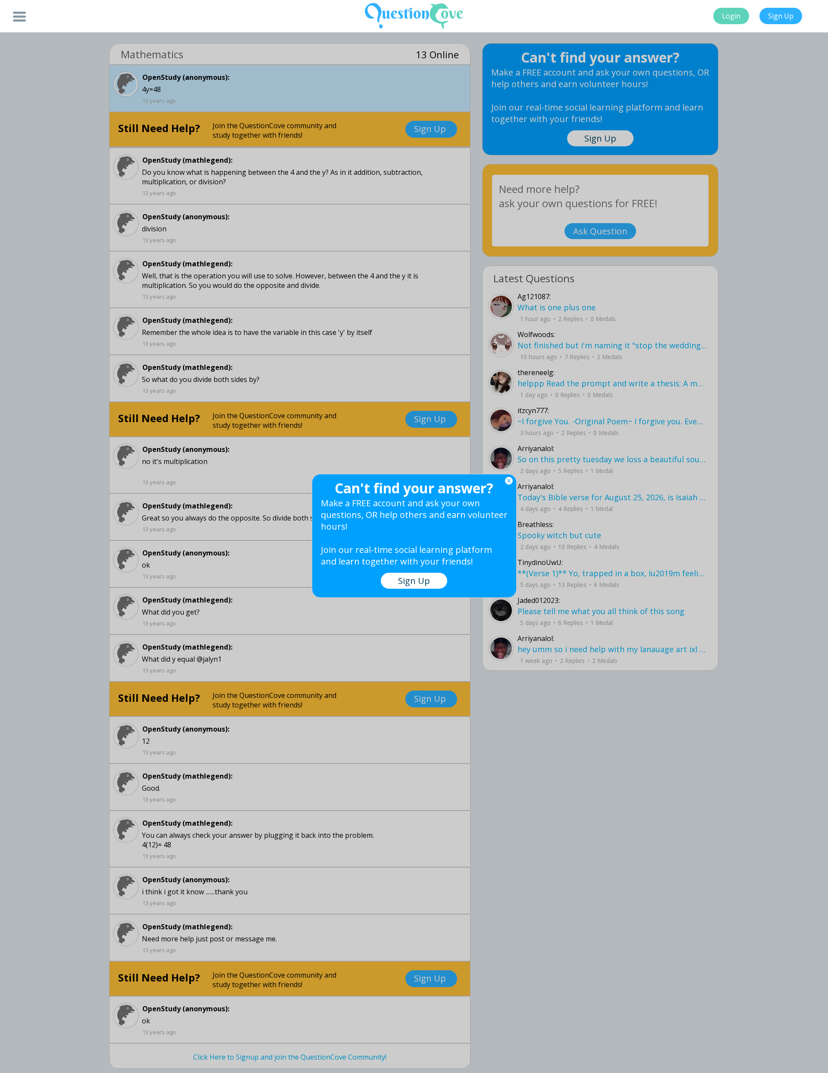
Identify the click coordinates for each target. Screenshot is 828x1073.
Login (731, 16)
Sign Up (781, 16)
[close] (509, 481)
